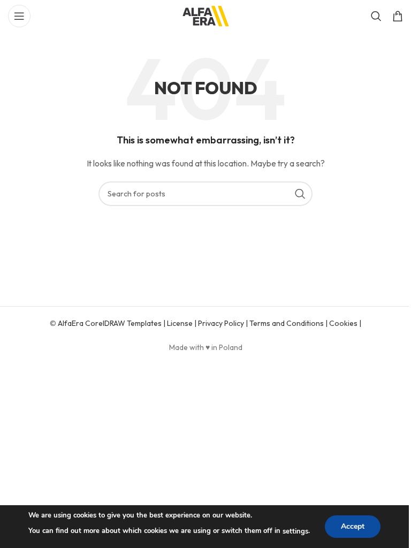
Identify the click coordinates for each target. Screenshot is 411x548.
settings (295, 531)
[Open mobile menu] (19, 16)
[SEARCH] (300, 193)
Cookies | (345, 323)
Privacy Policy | (223, 323)
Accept (352, 526)
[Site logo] (205, 15)
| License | (179, 323)
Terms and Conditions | (289, 323)
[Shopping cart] (397, 16)
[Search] (376, 16)
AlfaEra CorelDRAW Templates (110, 323)
